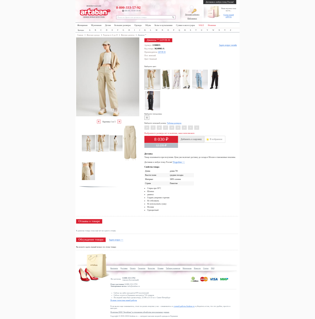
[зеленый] (166, 89)
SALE (201, 25)
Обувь (148, 25)
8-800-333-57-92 (128, 8)
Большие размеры (122, 25)
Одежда (138, 25)
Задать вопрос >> (116, 240)
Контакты (114, 268)
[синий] (200, 89)
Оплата (133, 268)
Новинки (212, 25)
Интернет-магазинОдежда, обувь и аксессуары (94, 11)
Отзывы (160, 268)
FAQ (212, 268)
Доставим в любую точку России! (220, 2)
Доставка (123, 268)
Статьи (206, 268)
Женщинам (82, 25)
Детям (108, 25)
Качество (151, 268)
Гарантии (141, 268)
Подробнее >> (179, 162)
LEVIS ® (162, 52)
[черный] (215, 89)
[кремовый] (187, 89)
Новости (197, 268)
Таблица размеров (174, 123)
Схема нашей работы (228, 16)
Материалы (187, 268)
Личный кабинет (192, 14)
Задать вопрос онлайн (228, 45)
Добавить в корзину (191, 139)
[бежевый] (152, 89)
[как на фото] (176, 89)
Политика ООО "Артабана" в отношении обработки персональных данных (139, 312)
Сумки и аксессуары (185, 25)
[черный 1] (153, 110)
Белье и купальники (163, 25)
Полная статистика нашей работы (123, 300)
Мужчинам (96, 25)
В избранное (216, 139)
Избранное (192, 18)
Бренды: (81, 30)
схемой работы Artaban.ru (184, 306)
